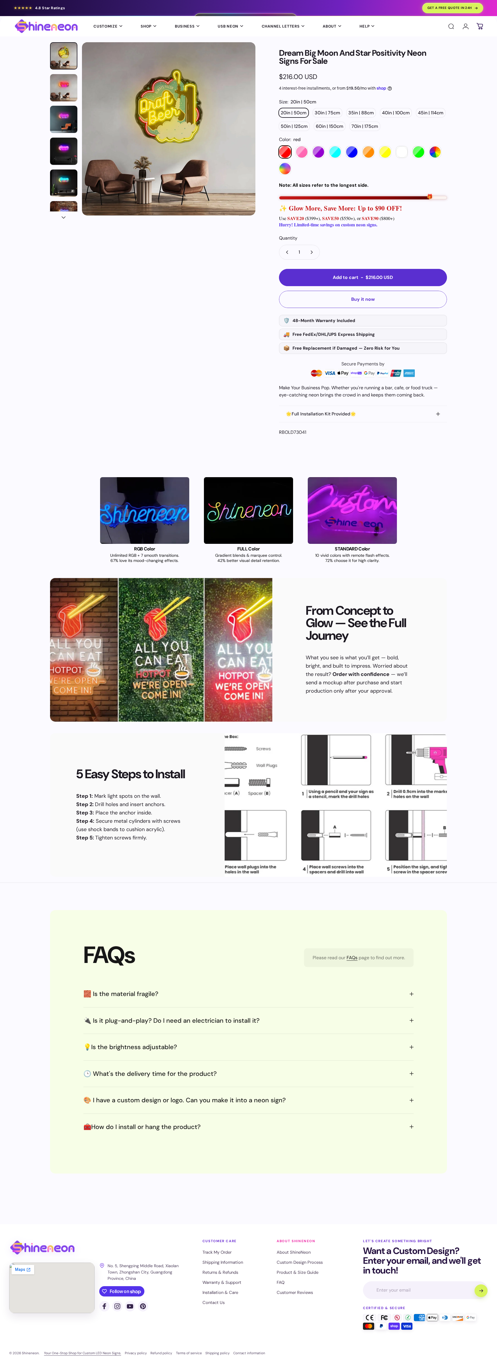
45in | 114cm (431, 113)
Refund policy (161, 1353)
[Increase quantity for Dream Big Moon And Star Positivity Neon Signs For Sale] (313, 252)
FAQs (352, 958)
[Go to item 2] (63, 119)
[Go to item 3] (63, 151)
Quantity (288, 238)
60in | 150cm (329, 126)
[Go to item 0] (63, 56)
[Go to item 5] (63, 214)
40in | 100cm (396, 113)
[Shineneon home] (42, 1248)
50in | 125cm (294, 126)
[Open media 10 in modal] (168, 128)
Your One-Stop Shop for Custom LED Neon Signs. (82, 1353)
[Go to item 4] (63, 183)
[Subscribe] (481, 1290)
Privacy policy (136, 1353)
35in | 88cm (361, 113)
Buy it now (363, 299)
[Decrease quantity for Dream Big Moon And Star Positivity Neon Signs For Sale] (286, 252)
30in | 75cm (327, 113)
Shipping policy (217, 1353)
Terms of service (189, 1353)
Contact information (249, 1353)
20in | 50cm (294, 113)
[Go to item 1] (63, 87)
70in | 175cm (364, 126)
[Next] (240, 141)
